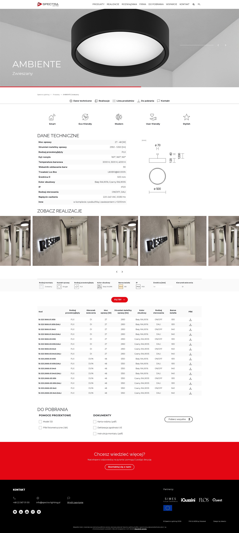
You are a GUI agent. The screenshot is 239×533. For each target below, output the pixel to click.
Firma (142, 4)
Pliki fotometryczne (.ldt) (55, 427)
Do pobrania (156, 4)
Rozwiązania (129, 4)
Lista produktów (125, 101)
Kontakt (184, 4)
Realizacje (113, 4)
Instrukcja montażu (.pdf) (110, 433)
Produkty (98, 4)
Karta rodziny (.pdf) (107, 421)
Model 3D (48, 421)
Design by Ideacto (219, 521)
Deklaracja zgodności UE (109, 427)
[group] (66, 241)
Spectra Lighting (43, 94)
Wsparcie (171, 4)
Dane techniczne (82, 101)
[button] (117, 271)
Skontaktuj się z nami (119, 467)
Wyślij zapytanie (75, 502)
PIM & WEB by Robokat (197, 521)
